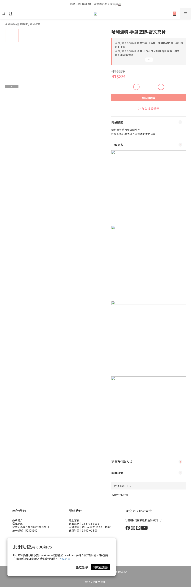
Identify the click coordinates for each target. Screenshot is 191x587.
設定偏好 (82, 567)
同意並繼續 (100, 567)
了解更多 (65, 558)
